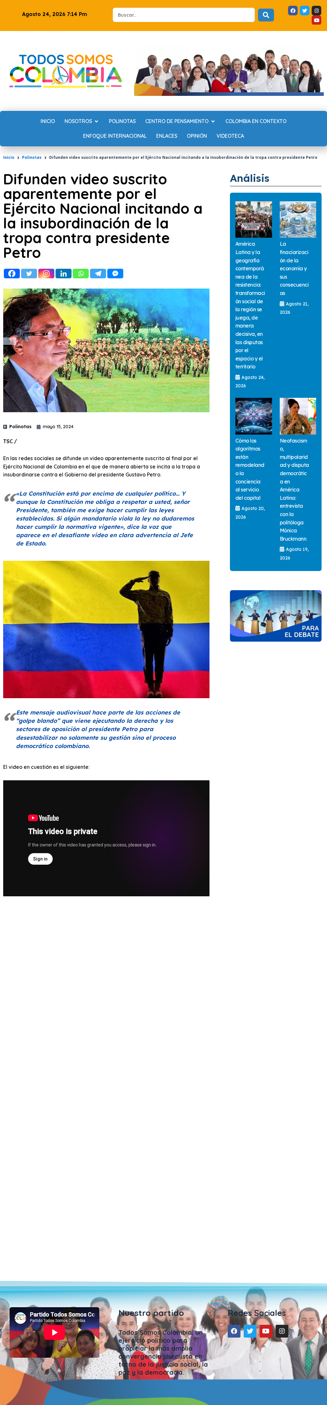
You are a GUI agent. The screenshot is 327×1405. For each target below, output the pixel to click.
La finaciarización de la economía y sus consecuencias (294, 268)
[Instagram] (46, 273)
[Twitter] (29, 273)
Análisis (250, 178)
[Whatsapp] (81, 273)
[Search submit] (266, 15)
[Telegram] (98, 273)
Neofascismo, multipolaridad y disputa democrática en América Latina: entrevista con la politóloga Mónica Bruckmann (294, 489)
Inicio (8, 157)
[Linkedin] (64, 273)
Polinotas (32, 157)
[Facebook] (12, 273)
